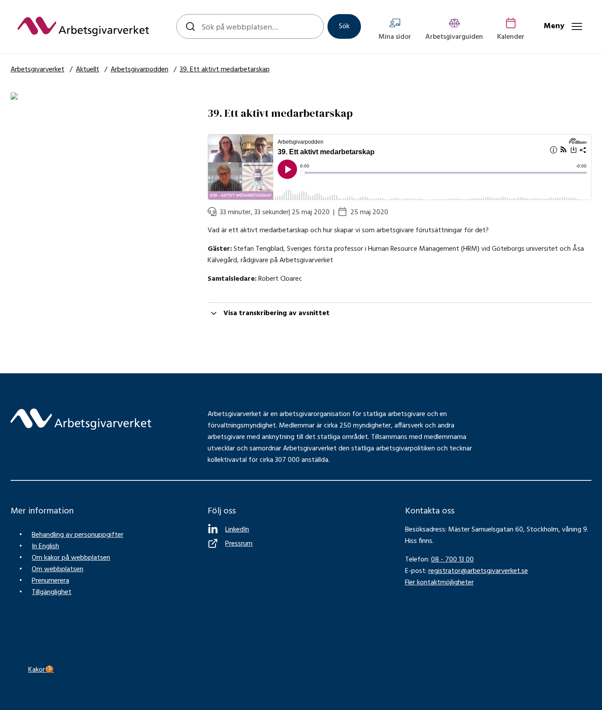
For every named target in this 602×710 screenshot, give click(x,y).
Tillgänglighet (51, 592)
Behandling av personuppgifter (77, 535)
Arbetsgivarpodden (139, 69)
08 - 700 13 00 (452, 559)
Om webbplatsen (57, 569)
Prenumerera (50, 581)
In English (45, 546)
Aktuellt (87, 69)
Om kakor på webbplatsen (71, 558)
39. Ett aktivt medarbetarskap (225, 69)
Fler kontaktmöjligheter (439, 582)
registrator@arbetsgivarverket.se (478, 571)
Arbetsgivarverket (37, 69)
